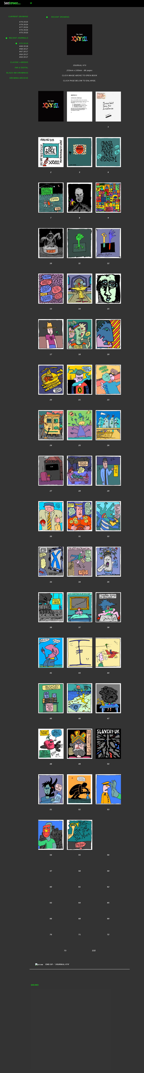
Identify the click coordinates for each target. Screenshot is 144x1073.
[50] (108, 772)
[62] (108, 895)
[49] (80, 772)
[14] (80, 317)
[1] (108, 134)
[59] (108, 879)
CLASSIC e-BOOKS (19, 62)
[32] (108, 544)
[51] (51, 817)
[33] (51, 590)
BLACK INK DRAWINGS (17, 73)
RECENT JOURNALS (18, 38)
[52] (80, 817)
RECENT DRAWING (58, 17)
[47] (108, 726)
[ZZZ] (94, 958)
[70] (51, 942)
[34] (80, 590)
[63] (51, 911)
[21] (80, 408)
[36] (51, 635)
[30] (51, 544)
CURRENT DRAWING (18, 17)
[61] (80, 895)
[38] (108, 635)
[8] (80, 226)
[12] (108, 271)
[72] (108, 942)
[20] (51, 408)
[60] (51, 895)
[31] (80, 544)
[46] (80, 726)
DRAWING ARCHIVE (19, 78)
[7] (51, 226)
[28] (80, 499)
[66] (51, 926)
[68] (80, 926)
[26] (108, 453)
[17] (51, 362)
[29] (108, 499)
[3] (80, 180)
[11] (80, 271)
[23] (108, 408)
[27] (51, 499)
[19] (108, 362)
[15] (108, 317)
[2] (51, 180)
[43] (80, 681)
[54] (51, 863)
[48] (51, 772)
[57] (51, 879)
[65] (108, 911)
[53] (108, 817)
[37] (80, 635)
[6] (108, 180)
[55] (80, 863)
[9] (108, 226)
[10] (51, 271)
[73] (65, 958)
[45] (51, 726)
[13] (51, 317)
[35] (108, 590)
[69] (108, 926)
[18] (80, 362)
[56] (108, 863)
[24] (51, 453)
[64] (80, 911)
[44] (108, 681)
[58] (80, 879)
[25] (80, 453)
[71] (80, 942)
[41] (51, 681)
